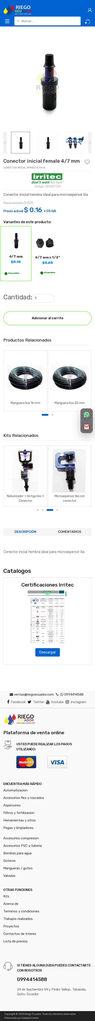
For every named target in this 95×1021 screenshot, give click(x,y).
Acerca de (10, 904)
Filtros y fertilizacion (18, 813)
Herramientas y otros (19, 820)
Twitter (38, 702)
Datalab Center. (30, 1018)
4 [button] (57, 510)
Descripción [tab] (25, 532)
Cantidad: (17, 297)
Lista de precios (15, 941)
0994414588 (73, 694)
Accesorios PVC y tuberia (22, 846)
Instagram (78, 702)
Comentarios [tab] (69, 532)
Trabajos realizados (18, 919)
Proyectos (11, 926)
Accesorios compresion (21, 838)
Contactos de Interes (19, 934)
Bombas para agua (17, 853)
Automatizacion (15, 790)
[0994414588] (57, 694)
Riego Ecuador (33, 1014)
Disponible (13, 273)
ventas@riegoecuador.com (34, 694)
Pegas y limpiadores (18, 828)
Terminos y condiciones (21, 911)
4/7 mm (16, 259)
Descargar (47, 652)
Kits (6, 896)
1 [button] (45, 415)
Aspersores (12, 805)
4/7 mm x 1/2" (47, 260)
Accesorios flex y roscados (23, 798)
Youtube (57, 702)
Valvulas (9, 876)
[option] (47, 81)
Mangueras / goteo (17, 868)
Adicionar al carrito (47, 318)
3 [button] (50, 510)
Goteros (9, 861)
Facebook (18, 702)
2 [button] (52, 415)
